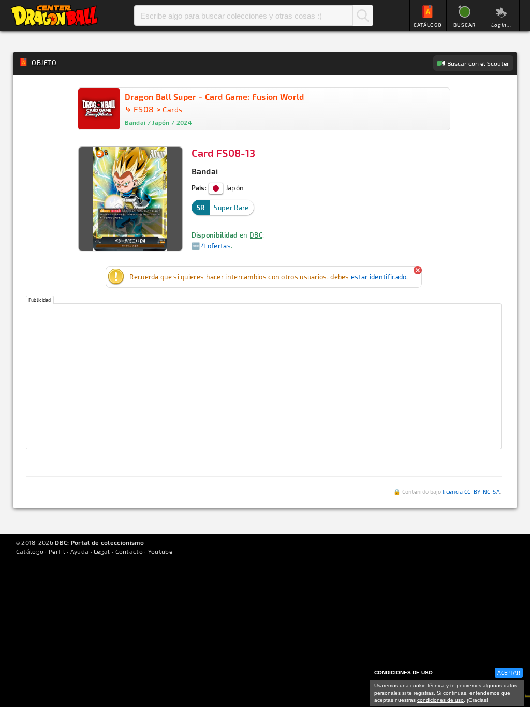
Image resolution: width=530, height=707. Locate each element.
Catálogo (29, 551)
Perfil (57, 551)
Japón (234, 188)
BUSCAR (464, 25)
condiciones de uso (440, 700)
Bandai (205, 171)
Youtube (160, 551)
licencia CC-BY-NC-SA (471, 491)
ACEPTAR (508, 672)
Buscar (362, 15)
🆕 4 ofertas (211, 246)
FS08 (144, 109)
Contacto (129, 551)
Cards (173, 109)
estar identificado (378, 277)
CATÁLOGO (428, 25)
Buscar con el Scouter (478, 63)
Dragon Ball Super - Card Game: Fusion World (214, 96)
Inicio (54, 15)
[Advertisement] (264, 376)
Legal (102, 551)
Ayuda (79, 551)
